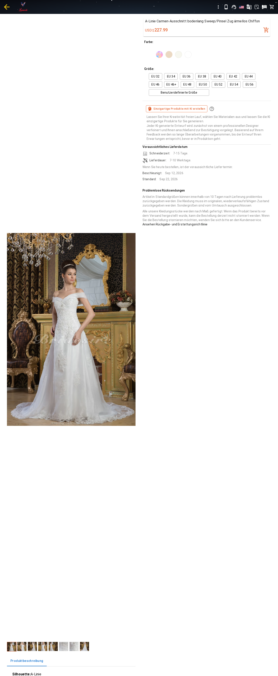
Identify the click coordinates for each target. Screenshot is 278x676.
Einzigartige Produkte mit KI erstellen (179, 108)
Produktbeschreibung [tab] (26, 661)
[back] (7, 7)
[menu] (218, 7)
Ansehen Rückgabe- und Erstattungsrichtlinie (174, 224)
